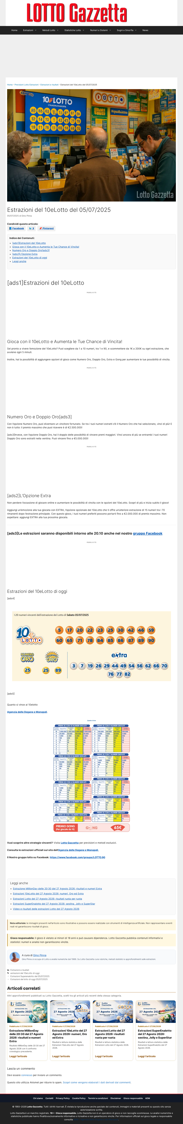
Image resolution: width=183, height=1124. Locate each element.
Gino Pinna (39, 955)
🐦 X (31, 228)
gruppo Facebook (147, 533)
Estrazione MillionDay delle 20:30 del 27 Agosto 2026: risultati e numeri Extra (57, 888)
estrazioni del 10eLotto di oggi (24, 973)
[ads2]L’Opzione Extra (24, 254)
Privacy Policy (63, 1098)
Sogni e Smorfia (125, 30)
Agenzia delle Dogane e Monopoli (27, 712)
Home (14, 30)
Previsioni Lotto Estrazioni (26, 84)
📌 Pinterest (46, 228)
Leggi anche (19, 261)
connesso (26, 1075)
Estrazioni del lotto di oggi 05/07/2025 (29, 979)
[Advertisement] (91, 56)
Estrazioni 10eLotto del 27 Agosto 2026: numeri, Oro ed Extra (48, 893)
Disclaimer (116, 1098)
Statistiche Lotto (72, 30)
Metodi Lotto (48, 30)
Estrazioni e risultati (49, 84)
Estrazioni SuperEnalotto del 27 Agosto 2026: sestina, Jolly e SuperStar (54, 903)
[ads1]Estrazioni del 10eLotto (29, 243)
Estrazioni (28, 30)
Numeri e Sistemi (99, 30)
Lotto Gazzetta (144, 13)
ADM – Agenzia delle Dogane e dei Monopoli (95, 1119)
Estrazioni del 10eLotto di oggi (29, 257)
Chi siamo (38, 1098)
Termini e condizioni (98, 1098)
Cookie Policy (78, 1098)
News (145, 30)
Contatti (49, 1098)
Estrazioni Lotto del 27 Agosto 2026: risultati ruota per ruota (47, 898)
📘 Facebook (16, 228)
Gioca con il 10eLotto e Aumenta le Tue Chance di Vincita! (45, 246)
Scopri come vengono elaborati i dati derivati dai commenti (97, 1082)
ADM (147, 1098)
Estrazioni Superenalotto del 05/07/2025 (29, 976)
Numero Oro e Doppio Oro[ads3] (31, 250)
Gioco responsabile (133, 1098)
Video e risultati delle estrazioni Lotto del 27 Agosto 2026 (46, 908)
